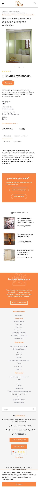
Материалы (19, 373)
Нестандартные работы (19, 336)
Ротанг (19, 380)
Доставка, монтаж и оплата (19, 346)
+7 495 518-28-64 (20, 434)
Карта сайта (19, 457)
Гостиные (19, 324)
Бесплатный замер (19, 349)
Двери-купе (19, 318)
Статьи (19, 363)
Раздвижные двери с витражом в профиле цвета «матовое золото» (25, 221)
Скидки (19, 358)
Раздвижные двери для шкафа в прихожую (25, 235)
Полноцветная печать (19, 394)
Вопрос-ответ (19, 366)
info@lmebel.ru (20, 416)
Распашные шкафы (19, 333)
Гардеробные (19, 330)
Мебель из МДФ (19, 338)
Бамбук (19, 385)
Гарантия (19, 352)
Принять (19, 484)
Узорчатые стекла (19, 400)
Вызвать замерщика (19, 190)
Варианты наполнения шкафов (19, 360)
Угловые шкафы (19, 321)
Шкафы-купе (19, 315)
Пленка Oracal (19, 403)
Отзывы (19, 355)
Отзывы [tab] (7, 142)
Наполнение (19, 388)
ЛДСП (19, 383)
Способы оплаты (7, 128)
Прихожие (19, 327)
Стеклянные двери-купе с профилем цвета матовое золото (25, 252)
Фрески (19, 397)
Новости (19, 369)
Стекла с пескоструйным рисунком (19, 391)
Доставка (22, 128)
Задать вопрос (19, 196)
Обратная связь (19, 446)
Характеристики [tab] (20, 136)
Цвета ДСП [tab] (17, 142)
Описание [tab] (7, 136)
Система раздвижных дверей (19, 377)
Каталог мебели (19, 311)
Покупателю (19, 342)
